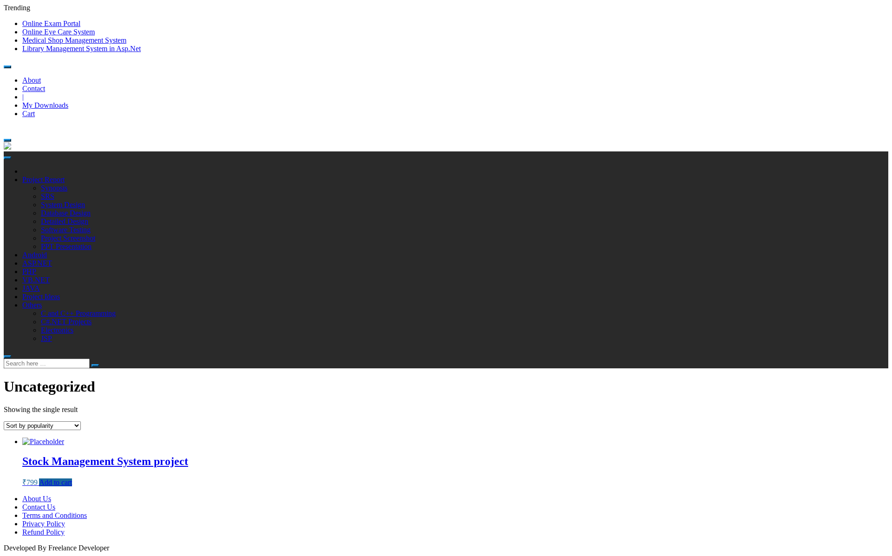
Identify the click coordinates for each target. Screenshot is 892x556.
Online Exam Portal (51, 23)
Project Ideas (41, 297)
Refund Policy (43, 532)
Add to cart (55, 482)
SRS (47, 196)
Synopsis (54, 188)
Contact (33, 88)
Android (34, 255)
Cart (28, 114)
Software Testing (66, 230)
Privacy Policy (43, 524)
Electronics (57, 330)
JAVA (31, 288)
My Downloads (45, 105)
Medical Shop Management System (74, 40)
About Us (36, 499)
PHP (29, 271)
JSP (46, 338)
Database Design (66, 213)
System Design (63, 205)
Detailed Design (64, 221)
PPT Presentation (66, 246)
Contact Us (38, 507)
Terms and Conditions (54, 515)
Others (32, 305)
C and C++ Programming (78, 313)
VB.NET (36, 280)
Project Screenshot (68, 238)
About (31, 80)
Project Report (43, 179)
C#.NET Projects (66, 322)
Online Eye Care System (58, 32)
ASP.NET (37, 263)
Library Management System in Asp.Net (81, 48)
